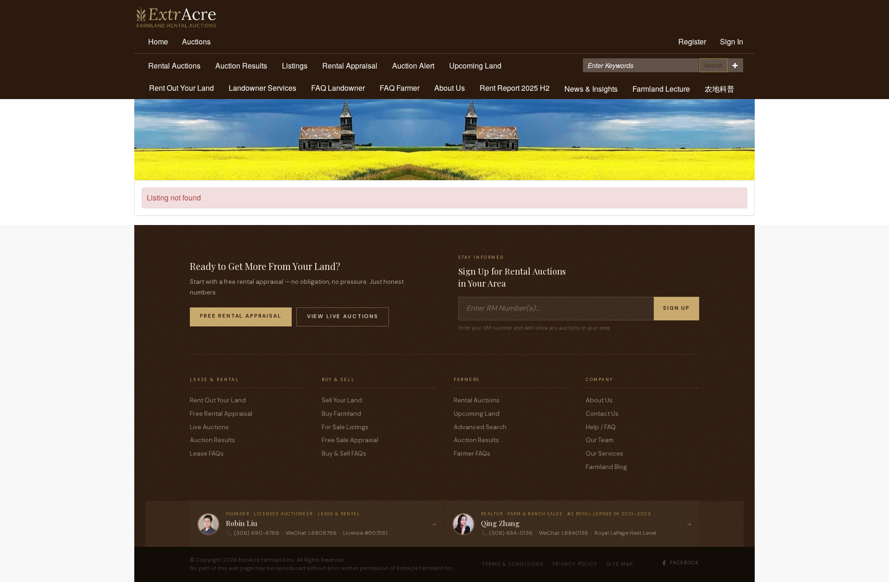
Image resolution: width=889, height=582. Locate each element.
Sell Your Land (342, 400)
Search (713, 65)
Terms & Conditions (513, 564)
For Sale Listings (345, 427)
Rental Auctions (174, 65)
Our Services (604, 453)
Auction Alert (413, 65)
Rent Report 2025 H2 (515, 87)
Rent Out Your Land (181, 87)
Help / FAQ (601, 427)
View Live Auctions (342, 316)
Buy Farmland (341, 414)
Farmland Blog (606, 467)
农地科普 (719, 88)
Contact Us (602, 414)
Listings (294, 65)
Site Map (620, 564)
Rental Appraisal (349, 65)
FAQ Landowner (338, 87)
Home (158, 41)
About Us (449, 87)
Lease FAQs (207, 453)
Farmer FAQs (472, 453)
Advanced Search (480, 427)
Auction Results (241, 65)
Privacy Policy (574, 564)
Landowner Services (262, 87)
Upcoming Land (475, 65)
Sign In (731, 41)
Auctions (196, 41)
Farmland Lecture (661, 88)
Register (692, 41)
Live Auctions (209, 427)
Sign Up (676, 308)
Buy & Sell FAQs (344, 453)
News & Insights (591, 88)
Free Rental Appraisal (241, 316)
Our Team (600, 440)
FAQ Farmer (399, 87)
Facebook (684, 562)
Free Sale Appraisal (350, 440)
